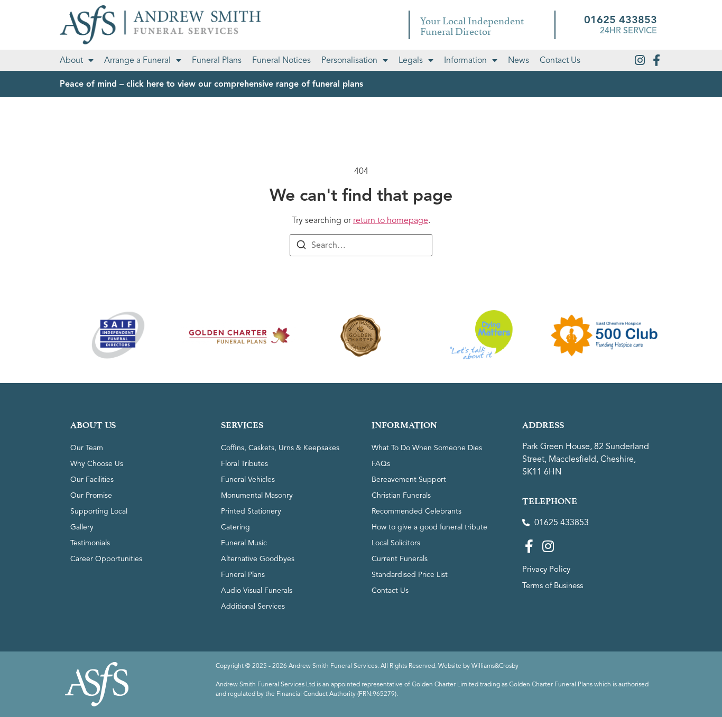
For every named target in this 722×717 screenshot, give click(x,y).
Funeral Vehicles (248, 479)
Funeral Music (244, 542)
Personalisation (349, 60)
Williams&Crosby (495, 665)
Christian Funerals (401, 495)
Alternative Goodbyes (257, 558)
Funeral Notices (281, 60)
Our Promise (91, 495)
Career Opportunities (106, 558)
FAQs (381, 463)
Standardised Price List (410, 574)
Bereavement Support (409, 479)
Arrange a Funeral (137, 60)
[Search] (301, 246)
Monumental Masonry (257, 495)
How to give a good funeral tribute (429, 527)
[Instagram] (639, 60)
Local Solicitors (396, 542)
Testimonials (90, 542)
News (518, 60)
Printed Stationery (251, 511)
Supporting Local (98, 511)
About (71, 60)
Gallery (82, 527)
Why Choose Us (96, 463)
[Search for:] (361, 245)
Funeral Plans (217, 60)
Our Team (86, 447)
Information (465, 60)
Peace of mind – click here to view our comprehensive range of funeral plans (211, 84)
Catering (235, 527)
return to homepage (390, 220)
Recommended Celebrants (416, 511)
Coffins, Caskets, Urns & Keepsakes (280, 447)
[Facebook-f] (656, 60)
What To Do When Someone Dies (427, 447)
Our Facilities (92, 479)
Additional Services (253, 606)
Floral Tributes (244, 463)
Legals (411, 60)
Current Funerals (400, 558)
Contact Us (560, 60)
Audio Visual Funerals (256, 590)
